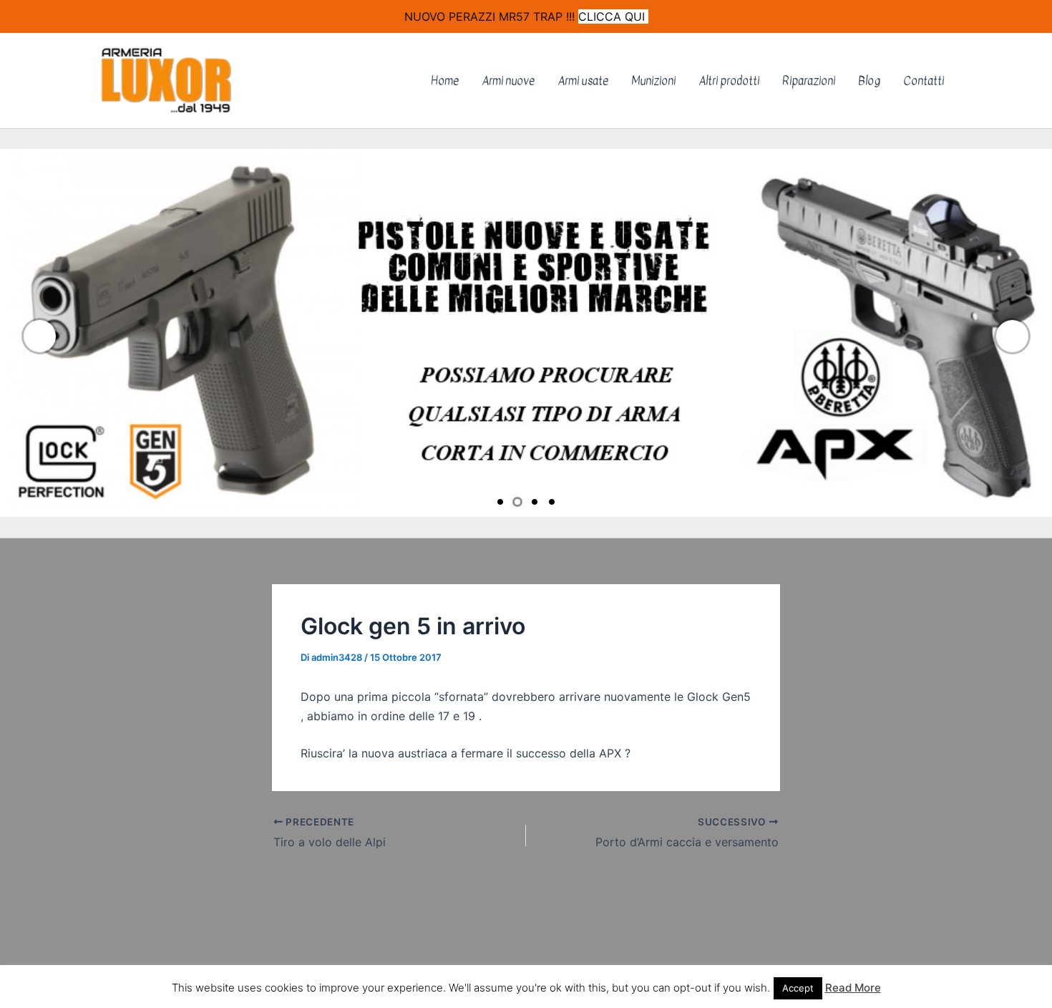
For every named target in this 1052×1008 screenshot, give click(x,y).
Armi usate (582, 80)
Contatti (923, 80)
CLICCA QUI (613, 16)
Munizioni (653, 80)
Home (445, 80)
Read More (853, 987)
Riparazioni (808, 80)
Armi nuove (508, 80)
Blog (869, 80)
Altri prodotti (728, 80)
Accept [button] (798, 988)
